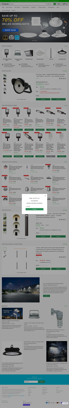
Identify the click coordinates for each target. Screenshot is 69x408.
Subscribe (34, 209)
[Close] (45, 195)
